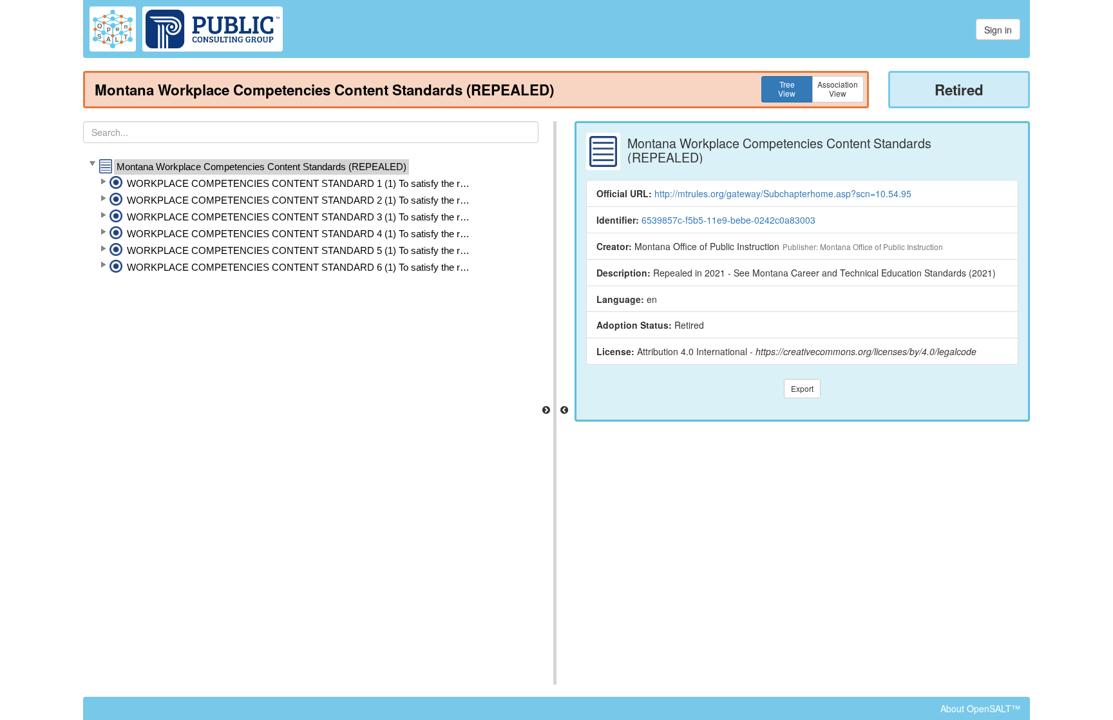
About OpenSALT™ (980, 708)
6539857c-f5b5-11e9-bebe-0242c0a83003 (728, 219)
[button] (92, 164)
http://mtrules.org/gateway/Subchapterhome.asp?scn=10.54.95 (782, 193)
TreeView (786, 89)
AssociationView (837, 89)
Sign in (998, 29)
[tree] (311, 217)
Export (802, 388)
